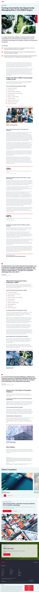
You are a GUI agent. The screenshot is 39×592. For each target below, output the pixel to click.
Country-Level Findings (11, 442)
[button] (7, 511)
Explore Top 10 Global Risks (11, 125)
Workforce (19, 575)
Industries (11, 572)
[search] (35, 1)
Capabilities (11, 570)
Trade (19, 570)
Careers (3, 572)
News (2, 575)
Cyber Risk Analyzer (6, 492)
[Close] (38, 588)
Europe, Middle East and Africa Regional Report (16, 256)
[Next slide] (5, 496)
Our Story (3, 570)
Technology (19, 572)
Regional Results (9, 368)
